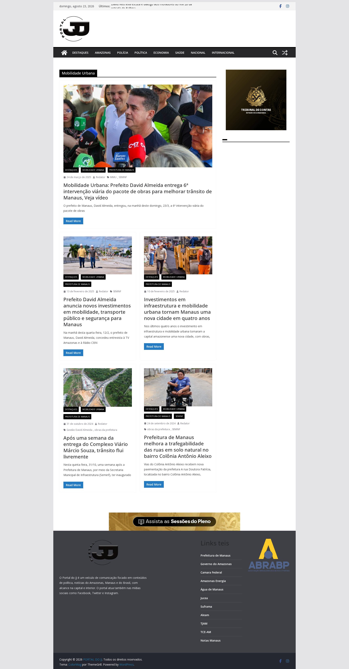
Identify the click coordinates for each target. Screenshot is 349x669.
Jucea (204, 598)
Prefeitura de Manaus (121, 170)
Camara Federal (211, 572)
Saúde (179, 53)
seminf (179, 416)
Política (141, 53)
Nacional (198, 53)
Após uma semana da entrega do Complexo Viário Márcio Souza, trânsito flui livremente (95, 447)
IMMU (113, 177)
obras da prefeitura (106, 430)
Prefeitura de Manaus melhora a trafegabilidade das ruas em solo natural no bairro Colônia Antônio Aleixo (178, 446)
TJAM (204, 623)
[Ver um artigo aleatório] (285, 53)
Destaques (80, 53)
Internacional (223, 53)
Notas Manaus (211, 640)
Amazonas (103, 53)
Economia (161, 53)
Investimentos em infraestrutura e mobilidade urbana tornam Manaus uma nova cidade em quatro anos (177, 309)
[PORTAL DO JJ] (64, 53)
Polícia (122, 53)
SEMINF (123, 177)
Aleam (205, 615)
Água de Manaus (212, 589)
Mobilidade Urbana (93, 170)
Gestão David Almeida (79, 430)
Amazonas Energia (213, 581)
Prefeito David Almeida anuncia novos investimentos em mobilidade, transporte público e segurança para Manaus (97, 312)
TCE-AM (206, 632)
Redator (100, 177)
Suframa (206, 606)
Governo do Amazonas (216, 564)
